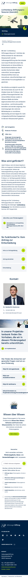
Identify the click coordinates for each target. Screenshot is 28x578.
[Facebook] (15, 535)
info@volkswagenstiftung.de (8, 567)
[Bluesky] (11, 535)
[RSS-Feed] (23, 535)
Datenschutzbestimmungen (19, 496)
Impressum (4, 576)
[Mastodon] (2, 539)
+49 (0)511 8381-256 (10, 310)
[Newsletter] (14, 544)
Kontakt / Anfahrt (5, 569)
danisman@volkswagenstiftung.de (13, 312)
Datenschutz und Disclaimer (15, 576)
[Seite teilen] (3, 44)
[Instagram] (7, 535)
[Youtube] (19, 535)
